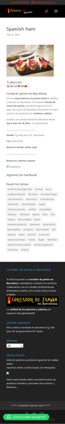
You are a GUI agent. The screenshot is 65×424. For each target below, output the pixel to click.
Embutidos (24, 214)
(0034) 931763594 (20, 2)
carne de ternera (15, 199)
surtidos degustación (43, 244)
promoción (44, 234)
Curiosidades (45, 209)
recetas (31, 239)
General (11, 219)
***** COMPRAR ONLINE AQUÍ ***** (30, 405)
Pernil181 (32, 234)
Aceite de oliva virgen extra (20, 189)
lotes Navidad (42, 229)
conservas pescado (16, 209)
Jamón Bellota (14, 229)
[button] (26, 417)
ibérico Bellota (24, 219)
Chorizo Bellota (28, 204)
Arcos (48, 189)
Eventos (35, 214)
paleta (21, 234)
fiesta (45, 214)
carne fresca (31, 199)
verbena (24, 249)
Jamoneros (35, 224)
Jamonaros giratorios (17, 224)
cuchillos (32, 209)
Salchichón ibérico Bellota (19, 244)
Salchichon (52, 239)
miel (54, 229)
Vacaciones (13, 249)
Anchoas (39, 189)
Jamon (37, 219)
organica (12, 234)
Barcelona (32, 194)
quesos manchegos (16, 239)
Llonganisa (28, 229)
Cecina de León (47, 199)
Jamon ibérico (49, 224)
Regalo (41, 239)
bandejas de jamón (16, 194)
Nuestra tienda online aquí (21, 147)
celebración (13, 204)
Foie (52, 214)
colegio (41, 204)
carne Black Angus (49, 194)
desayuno (12, 214)
